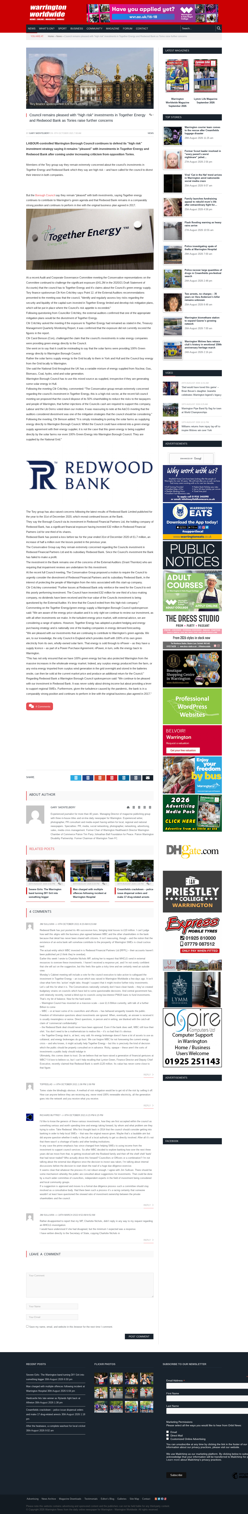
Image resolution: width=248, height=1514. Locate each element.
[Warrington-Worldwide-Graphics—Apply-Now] (152, 21)
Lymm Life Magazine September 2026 (205, 101)
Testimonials (91, 1498)
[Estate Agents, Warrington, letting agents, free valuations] (192, 754)
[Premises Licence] (192, 568)
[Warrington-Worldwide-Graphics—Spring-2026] (192, 610)
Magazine (112, 28)
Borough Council (45, 195)
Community (94, 28)
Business (76, 28)
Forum (127, 28)
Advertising (32, 1498)
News (31, 28)
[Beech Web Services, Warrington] (192, 723)
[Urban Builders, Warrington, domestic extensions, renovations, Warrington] (192, 970)
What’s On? (46, 28)
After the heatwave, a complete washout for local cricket (55, 1426)
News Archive (49, 1498)
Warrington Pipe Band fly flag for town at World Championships (201, 410)
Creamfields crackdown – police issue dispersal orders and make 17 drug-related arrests (135, 893)
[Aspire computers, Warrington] (192, 1066)
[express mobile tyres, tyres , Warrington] (192, 957)
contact (142, 28)
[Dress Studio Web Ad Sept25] (192, 648)
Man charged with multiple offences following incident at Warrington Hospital (89, 893)
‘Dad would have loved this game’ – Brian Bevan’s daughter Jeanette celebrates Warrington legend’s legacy (201, 391)
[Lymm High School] (192, 1006)
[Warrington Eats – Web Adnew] (192, 539)
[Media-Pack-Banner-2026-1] (192, 830)
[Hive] (192, 686)
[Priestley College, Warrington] (192, 911)
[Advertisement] (90, 739)
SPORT (62, 28)
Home (51, 36)
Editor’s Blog (107, 1498)
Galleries (122, 1498)
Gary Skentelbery (39, 133)
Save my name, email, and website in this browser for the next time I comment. (71, 1326)
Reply (147, 1074)
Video (169, 373)
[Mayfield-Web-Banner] (192, 501)
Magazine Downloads (70, 1498)
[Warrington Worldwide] (51, 12)
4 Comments (42, 706)
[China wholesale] (192, 868)
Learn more (173, 1459)
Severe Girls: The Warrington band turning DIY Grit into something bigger (45, 893)
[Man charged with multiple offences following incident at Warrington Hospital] (89, 872)
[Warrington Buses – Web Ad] (192, 792)
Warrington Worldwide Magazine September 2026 (177, 102)
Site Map (134, 1498)
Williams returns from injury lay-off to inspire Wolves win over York (201, 428)
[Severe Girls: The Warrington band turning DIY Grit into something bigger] (45, 872)
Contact (146, 1498)
